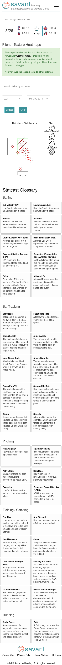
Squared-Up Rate (41, 386)
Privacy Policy (24, 655)
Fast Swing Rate (41, 313)
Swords (37, 414)
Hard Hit (38, 218)
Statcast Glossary (20, 189)
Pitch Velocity (9, 448)
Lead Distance (10, 539)
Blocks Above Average (44, 589)
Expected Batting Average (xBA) (15, 256)
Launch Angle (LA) (42, 204)
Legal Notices (42, 655)
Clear (22, 109)
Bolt (36, 622)
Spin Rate (38, 470)
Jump (36, 539)
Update (9, 109)
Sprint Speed (9, 622)
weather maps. (23, 55)
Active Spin (8, 470)
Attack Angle (39, 335)
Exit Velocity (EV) (11, 204)
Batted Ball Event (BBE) (44, 237)
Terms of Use (8, 655)
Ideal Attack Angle (11, 358)
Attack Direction (41, 358)
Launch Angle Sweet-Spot (15, 237)
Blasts (6, 414)
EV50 (5, 276)
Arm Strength (39, 517)
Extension (7, 487)
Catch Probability (11, 589)
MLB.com (56, 655)
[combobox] (31, 19)
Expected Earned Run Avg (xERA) (46, 489)
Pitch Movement (42, 448)
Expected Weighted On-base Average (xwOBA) (45, 256)
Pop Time (7, 517)
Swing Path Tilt (10, 386)
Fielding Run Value (42, 561)
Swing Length (9, 335)
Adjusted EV (39, 276)
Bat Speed (8, 313)
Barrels (6, 218)
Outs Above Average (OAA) (13, 563)
